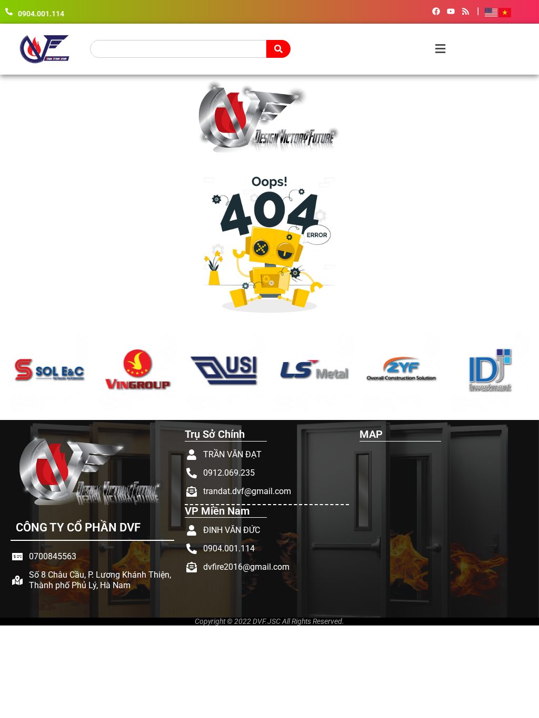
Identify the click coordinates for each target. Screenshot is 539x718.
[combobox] (178, 49)
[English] (491, 11)
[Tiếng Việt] (505, 11)
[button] (375, 49)
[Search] (278, 49)
